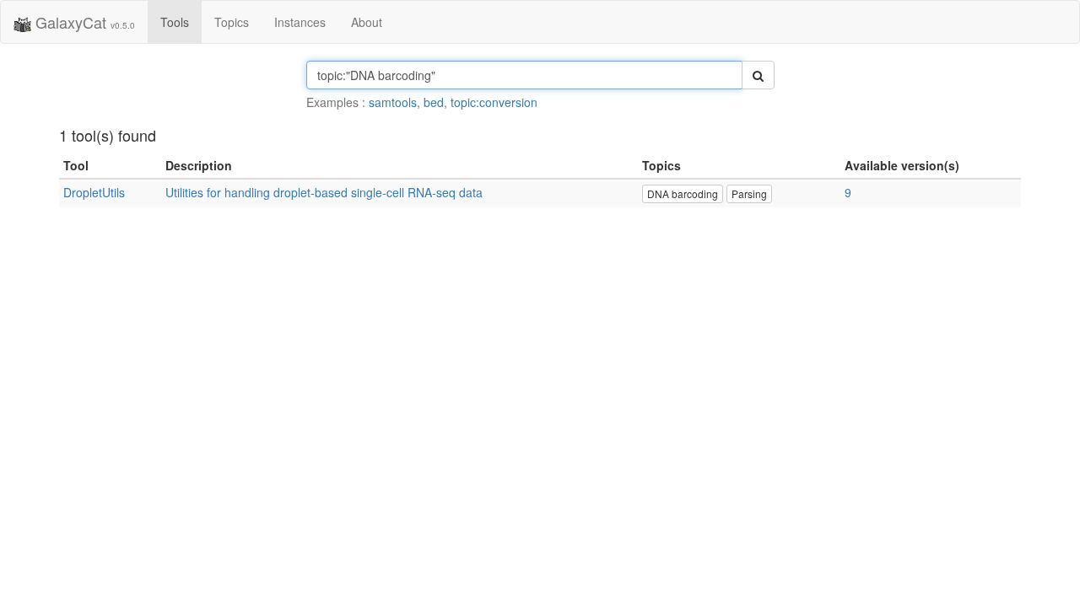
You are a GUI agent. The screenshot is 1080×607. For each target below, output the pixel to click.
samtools (393, 102)
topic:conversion (494, 102)
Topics (231, 21)
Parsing (749, 193)
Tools (174, 21)
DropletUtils (94, 192)
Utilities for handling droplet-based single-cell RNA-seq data (324, 192)
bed (434, 102)
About (366, 21)
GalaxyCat (83, 22)
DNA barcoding (682, 193)
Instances (300, 21)
